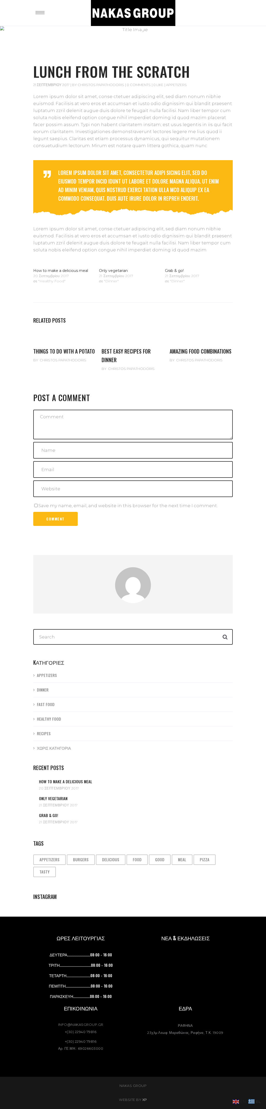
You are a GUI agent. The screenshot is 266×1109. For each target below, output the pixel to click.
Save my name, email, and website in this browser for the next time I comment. (128, 505)
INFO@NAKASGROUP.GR (80, 1024)
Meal (182, 859)
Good (159, 859)
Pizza (204, 859)
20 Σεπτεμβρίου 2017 (59, 788)
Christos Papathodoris (101, 85)
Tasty (44, 872)
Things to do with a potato (64, 351)
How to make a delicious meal (60, 270)
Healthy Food (49, 719)
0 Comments (139, 85)
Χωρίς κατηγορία (54, 748)
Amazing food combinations (200, 351)
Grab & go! (174, 270)
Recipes (44, 733)
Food (137, 859)
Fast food (46, 704)
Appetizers (176, 85)
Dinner (43, 690)
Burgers (81, 859)
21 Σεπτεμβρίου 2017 (51, 85)
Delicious (110, 859)
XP (144, 1100)
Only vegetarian (113, 270)
